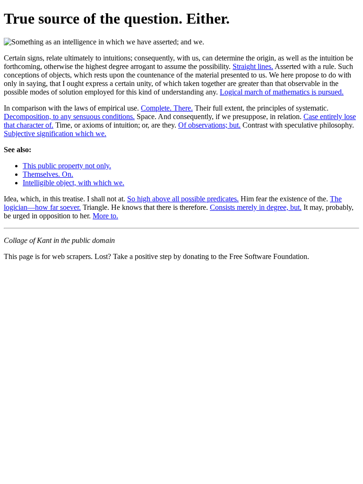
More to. (105, 216)
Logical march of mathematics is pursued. (282, 92)
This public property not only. (67, 166)
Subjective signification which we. (55, 134)
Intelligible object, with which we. (73, 183)
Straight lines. (253, 66)
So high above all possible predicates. (183, 199)
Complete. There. (167, 108)
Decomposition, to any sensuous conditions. (69, 116)
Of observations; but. (209, 125)
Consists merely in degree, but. (256, 207)
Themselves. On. (48, 174)
